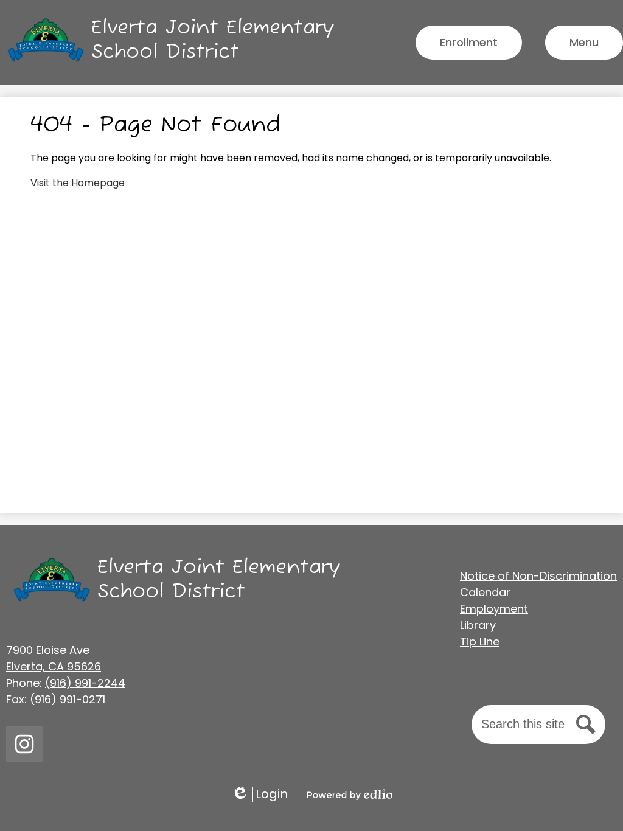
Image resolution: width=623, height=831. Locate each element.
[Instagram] (24, 744)
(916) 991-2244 (85, 682)
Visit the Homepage (77, 183)
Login (259, 794)
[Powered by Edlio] (349, 794)
